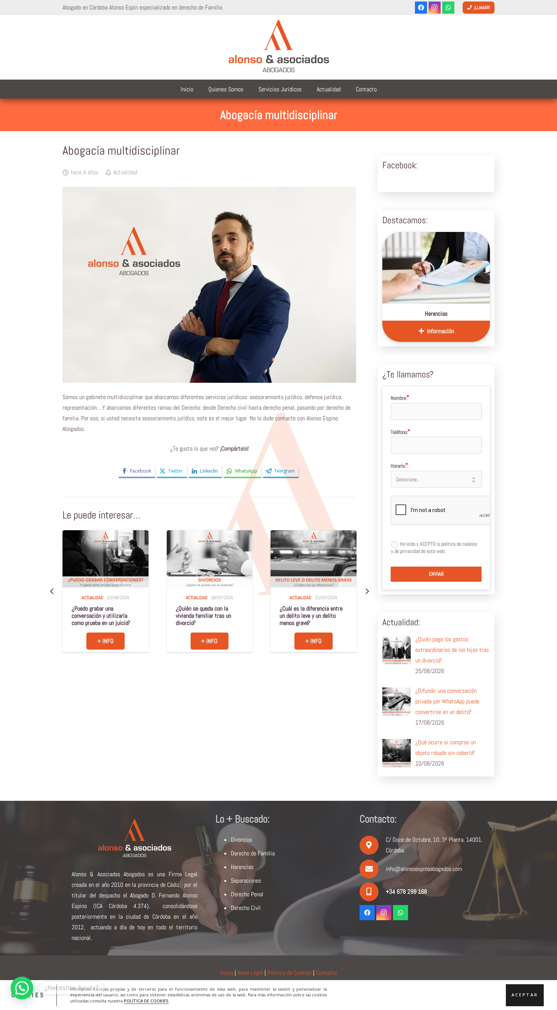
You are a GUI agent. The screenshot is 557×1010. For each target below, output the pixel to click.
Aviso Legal (250, 973)
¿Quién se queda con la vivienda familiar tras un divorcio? (99, 615)
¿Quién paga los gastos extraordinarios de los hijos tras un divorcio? (311, 615)
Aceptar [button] (525, 994)
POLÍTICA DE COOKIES (146, 1001)
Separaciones (246, 881)
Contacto (326, 973)
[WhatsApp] (448, 8)
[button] (22, 988)
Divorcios (241, 840)
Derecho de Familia (253, 853)
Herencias (436, 314)
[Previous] (52, 591)
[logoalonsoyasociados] (278, 47)
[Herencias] (436, 268)
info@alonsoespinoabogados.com (424, 869)
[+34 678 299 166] (373, 891)
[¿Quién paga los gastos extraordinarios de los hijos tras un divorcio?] (314, 558)
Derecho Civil (246, 908)
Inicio (227, 973)
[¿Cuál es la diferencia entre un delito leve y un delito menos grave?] (209, 558)
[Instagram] (435, 8)
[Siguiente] (366, 591)
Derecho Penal (247, 894)
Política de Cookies (289, 973)
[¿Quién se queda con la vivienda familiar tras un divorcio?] (106, 558)
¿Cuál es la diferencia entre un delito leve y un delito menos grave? (207, 615)
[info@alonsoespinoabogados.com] (373, 869)
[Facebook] (421, 8)
